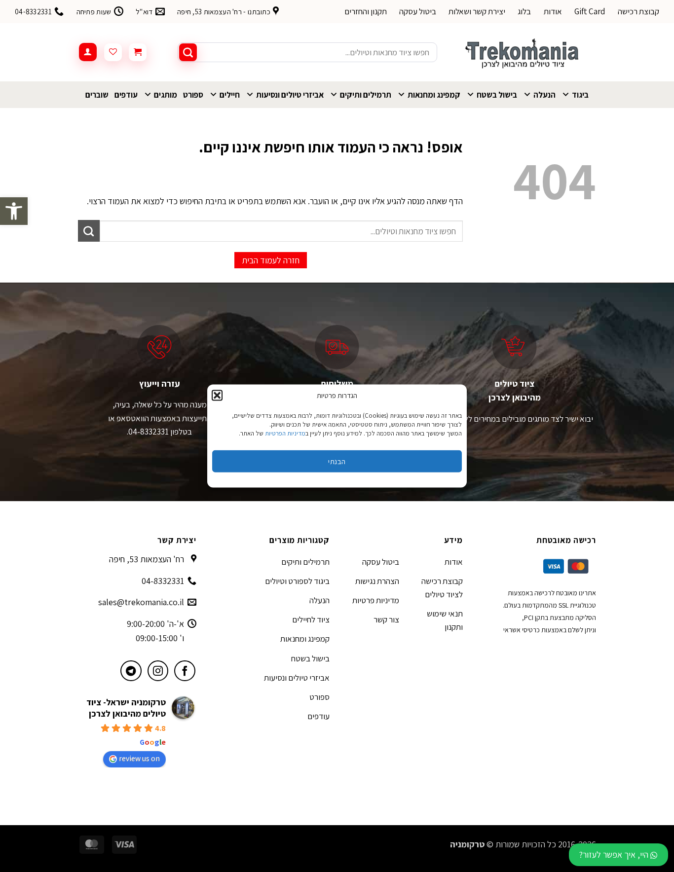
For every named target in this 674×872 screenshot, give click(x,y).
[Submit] (188, 52)
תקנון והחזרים (365, 11)
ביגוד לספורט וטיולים (297, 581)
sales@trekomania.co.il (141, 602)
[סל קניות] (138, 52)
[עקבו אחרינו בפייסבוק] (184, 671)
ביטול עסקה (417, 11)
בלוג (524, 11)
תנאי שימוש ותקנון (445, 620)
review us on (139, 758)
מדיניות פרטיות (375, 600)
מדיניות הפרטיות (285, 433)
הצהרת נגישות (377, 581)
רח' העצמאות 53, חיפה (146, 559)
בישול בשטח (497, 94)
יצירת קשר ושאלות (477, 11)
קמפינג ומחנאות (434, 94)
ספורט (193, 94)
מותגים (165, 94)
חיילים (230, 94)
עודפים (126, 94)
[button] (14, 211)
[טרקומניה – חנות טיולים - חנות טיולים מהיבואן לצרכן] (524, 52)
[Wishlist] (113, 52)
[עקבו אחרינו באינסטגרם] (158, 671)
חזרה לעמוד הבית (271, 260)
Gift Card (589, 11)
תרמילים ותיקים (365, 94)
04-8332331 (163, 580)
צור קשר (386, 619)
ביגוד (580, 94)
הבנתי (336, 461)
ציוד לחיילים (311, 619)
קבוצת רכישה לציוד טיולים (442, 588)
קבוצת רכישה (638, 11)
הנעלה (544, 94)
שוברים (97, 94)
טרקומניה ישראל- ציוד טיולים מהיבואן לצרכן (126, 707)
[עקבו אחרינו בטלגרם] (131, 671)
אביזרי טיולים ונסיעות (290, 94)
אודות (553, 11)
